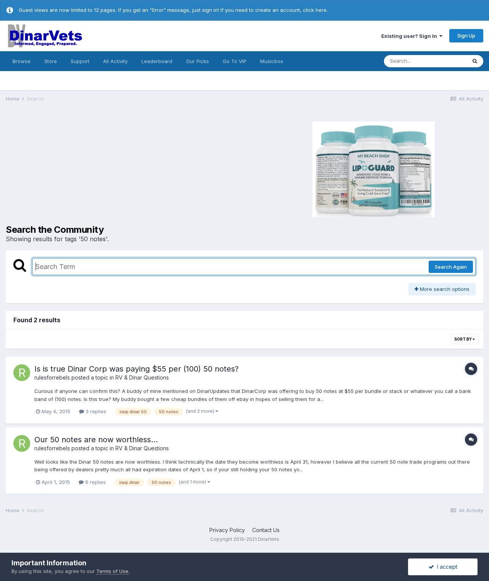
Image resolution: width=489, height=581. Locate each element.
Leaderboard (156, 61)
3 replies (95, 411)
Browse (22, 61)
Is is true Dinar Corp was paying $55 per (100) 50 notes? (136, 368)
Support (80, 61)
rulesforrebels (52, 377)
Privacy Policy (227, 530)
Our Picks (197, 61)
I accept (445, 566)
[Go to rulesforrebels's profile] (21, 372)
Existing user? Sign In (410, 36)
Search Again (451, 267)
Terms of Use (112, 571)
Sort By (463, 339)
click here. (315, 10)
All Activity (115, 61)
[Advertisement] (118, 168)
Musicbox (271, 61)
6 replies (95, 482)
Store (50, 61)
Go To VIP (234, 61)
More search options (444, 289)
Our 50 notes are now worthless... (96, 439)
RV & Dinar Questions (142, 377)
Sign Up (466, 35)
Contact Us (266, 530)
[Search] (474, 61)
